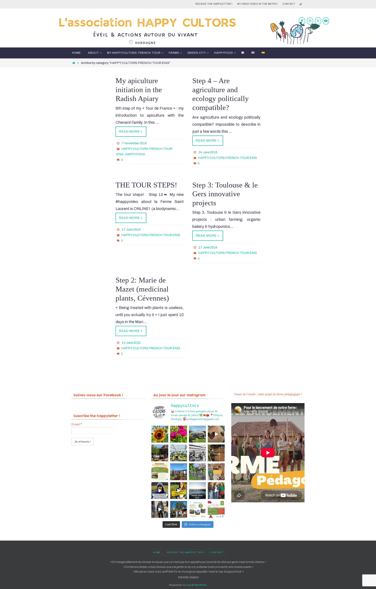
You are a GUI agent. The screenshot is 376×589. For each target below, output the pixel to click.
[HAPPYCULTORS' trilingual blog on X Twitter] (318, 21)
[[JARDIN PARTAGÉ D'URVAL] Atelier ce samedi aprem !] (197, 471)
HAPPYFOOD (135, 154)
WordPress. (200, 585)
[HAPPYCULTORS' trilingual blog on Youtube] (326, 21)
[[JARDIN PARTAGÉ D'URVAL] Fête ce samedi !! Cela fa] (159, 434)
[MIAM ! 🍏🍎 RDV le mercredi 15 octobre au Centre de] (216, 509)
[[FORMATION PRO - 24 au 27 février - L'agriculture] (159, 490)
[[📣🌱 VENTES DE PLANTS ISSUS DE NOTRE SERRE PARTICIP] (197, 434)
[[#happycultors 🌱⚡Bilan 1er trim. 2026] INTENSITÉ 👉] (178, 471)
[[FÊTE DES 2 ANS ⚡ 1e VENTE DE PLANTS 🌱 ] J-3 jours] (178, 452)
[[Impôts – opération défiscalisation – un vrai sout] (216, 490)
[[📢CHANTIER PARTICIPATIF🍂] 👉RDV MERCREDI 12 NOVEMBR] (178, 509)
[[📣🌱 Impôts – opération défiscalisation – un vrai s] (159, 509)
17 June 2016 (131, 229)
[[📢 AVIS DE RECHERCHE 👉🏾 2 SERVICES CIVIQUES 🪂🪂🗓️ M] (178, 490)
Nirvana (187, 585)
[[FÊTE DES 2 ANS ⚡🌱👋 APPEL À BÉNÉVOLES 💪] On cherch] (197, 452)
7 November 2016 (134, 143)
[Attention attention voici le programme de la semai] (216, 471)
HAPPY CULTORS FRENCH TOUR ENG (227, 157)
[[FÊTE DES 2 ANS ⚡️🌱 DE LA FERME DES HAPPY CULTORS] (216, 434)
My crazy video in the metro (257, 4)
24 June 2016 (208, 152)
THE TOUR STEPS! (146, 185)
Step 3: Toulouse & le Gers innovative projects (225, 194)
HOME (157, 552)
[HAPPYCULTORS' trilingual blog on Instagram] (310, 21)
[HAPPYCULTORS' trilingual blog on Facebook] (302, 21)
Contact (288, 4)
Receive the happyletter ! (213, 4)
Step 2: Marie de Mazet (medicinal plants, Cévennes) (142, 289)
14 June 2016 (131, 342)
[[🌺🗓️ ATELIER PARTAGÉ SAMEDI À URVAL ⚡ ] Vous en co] (178, 434)
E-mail (76, 424)
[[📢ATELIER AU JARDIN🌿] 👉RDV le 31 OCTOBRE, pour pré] (197, 509)
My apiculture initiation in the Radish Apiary (139, 89)
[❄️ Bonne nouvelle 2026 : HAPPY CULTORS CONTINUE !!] (197, 490)
